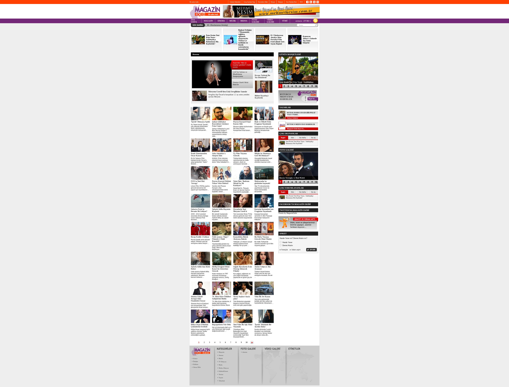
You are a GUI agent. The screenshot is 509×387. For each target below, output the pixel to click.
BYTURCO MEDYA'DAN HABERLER (301, 124)
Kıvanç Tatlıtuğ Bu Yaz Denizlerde (262, 76)
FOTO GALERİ (255, 21)
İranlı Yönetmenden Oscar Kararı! (199, 155)
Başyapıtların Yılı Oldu (221, 325)
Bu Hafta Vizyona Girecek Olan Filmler (263, 238)
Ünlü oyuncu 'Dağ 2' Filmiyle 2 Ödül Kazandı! (220, 239)
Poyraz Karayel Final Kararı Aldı (242, 123)
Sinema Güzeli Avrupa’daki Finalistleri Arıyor (198, 299)
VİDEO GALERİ (270, 21)
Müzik (221, 358)
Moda (220, 365)
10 (246, 342)
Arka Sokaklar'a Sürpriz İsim (218, 155)
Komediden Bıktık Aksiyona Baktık (240, 238)
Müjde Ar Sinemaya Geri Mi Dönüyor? (262, 155)
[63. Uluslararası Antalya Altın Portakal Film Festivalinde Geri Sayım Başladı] (262, 44)
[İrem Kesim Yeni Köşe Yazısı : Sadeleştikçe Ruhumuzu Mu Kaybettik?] (198, 44)
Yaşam (221, 377)
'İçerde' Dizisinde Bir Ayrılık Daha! (262, 326)
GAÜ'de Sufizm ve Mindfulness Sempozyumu (240, 74)
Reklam (195, 364)
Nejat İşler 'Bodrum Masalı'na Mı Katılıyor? (241, 183)
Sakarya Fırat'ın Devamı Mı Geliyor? (199, 210)
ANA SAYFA (194, 21)
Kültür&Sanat (223, 371)
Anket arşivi (295, 250)
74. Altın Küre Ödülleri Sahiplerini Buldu (221, 298)
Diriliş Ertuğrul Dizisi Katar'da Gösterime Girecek (220, 269)
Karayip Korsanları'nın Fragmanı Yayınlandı (263, 210)
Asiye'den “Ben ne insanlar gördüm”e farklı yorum (242, 65)
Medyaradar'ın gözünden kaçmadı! (262, 182)
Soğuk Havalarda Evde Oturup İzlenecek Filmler (242, 269)
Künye (195, 358)
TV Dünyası (222, 361)
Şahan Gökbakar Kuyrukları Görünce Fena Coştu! (220, 124)
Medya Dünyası (224, 368)
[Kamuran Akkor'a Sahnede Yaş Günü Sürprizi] (294, 44)
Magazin (221, 352)
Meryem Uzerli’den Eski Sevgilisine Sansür (227, 91)
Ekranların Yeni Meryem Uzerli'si (240, 210)
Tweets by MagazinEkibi (287, 213)
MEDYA (243, 21)
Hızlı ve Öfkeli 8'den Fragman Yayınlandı (262, 123)
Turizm (221, 374)
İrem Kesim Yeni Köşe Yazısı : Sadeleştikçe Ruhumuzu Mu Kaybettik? (299, 142)
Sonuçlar (284, 250)
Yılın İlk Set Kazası (262, 297)
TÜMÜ (285, 21)
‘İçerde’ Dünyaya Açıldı (200, 122)
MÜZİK (232, 21)
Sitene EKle (197, 367)
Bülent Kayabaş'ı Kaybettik (262, 97)
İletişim (195, 361)
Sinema (221, 355)
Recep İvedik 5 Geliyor (200, 237)
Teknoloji (222, 381)
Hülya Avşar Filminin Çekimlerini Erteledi (199, 326)
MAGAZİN (208, 21)
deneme (244, 352)
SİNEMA (221, 21)
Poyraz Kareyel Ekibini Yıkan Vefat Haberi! (221, 182)
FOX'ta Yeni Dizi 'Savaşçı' (198, 182)
